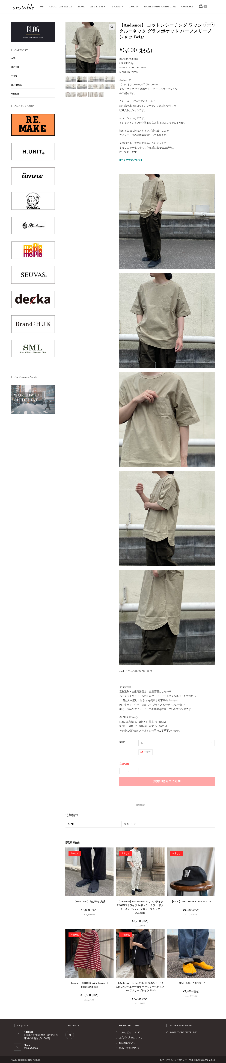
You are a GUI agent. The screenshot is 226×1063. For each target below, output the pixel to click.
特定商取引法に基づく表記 (202, 1060)
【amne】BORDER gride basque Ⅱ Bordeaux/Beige (89, 985)
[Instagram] (69, 1035)
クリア (147, 752)
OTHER (91, 914)
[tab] (140, 805)
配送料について (127, 1042)
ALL (85, 914)
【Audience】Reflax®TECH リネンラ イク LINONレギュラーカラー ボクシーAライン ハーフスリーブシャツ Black (140, 987)
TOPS (142, 925)
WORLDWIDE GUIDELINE (183, 1032)
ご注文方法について (129, 1032)
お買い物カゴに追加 (167, 781)
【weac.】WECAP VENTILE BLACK (191, 901)
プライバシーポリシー (176, 1060)
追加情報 (140, 805)
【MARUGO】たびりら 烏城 (89, 901)
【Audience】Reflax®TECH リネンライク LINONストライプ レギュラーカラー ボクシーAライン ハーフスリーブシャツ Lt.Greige (140, 907)
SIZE (122, 742)
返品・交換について (129, 1048)
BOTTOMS (16, 85)
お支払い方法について (130, 1037)
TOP (162, 1060)
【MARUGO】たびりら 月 (191, 983)
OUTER (15, 67)
